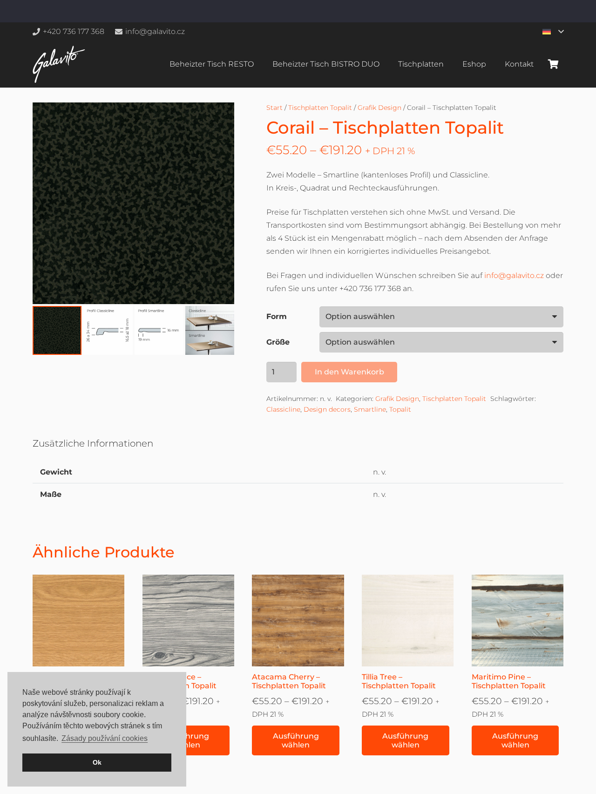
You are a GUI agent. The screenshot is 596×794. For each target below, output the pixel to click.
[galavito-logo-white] (59, 64)
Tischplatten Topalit (320, 107)
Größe (278, 342)
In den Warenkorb (349, 371)
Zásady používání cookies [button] (104, 738)
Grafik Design (379, 107)
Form (276, 316)
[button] (553, 31)
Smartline (370, 409)
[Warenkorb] (553, 64)
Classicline (283, 409)
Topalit (400, 409)
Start (274, 107)
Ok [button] (97, 762)
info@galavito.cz (514, 275)
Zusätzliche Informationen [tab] (93, 443)
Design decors (327, 409)
